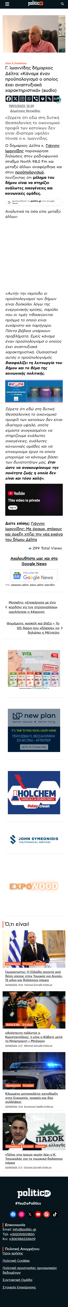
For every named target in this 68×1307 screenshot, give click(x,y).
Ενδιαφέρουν (13, 964)
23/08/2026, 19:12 (14, 985)
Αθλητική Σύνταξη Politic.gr (38, 1046)
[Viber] (36, 99)
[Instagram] (22, 99)
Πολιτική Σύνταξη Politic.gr (38, 985)
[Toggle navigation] (7, 4)
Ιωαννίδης (50, 585)
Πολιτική (40, 964)
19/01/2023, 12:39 (21, 106)
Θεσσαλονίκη (13, 1085)
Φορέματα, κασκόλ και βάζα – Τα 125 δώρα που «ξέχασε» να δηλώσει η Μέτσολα (33, 628)
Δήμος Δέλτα (36, 585)
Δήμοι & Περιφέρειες (16, 63)
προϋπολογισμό (29, 172)
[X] (15, 99)
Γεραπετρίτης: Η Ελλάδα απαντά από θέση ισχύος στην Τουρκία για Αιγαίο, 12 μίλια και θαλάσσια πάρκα (33, 976)
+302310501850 (22, 1234)
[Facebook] (9, 99)
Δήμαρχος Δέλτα (20, 585)
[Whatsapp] (29, 99)
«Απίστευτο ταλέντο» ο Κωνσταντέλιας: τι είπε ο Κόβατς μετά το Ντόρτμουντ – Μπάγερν (33, 1037)
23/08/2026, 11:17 (13, 1046)
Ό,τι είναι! (28, 964)
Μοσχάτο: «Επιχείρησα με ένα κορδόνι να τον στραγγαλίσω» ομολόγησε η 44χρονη (33, 607)
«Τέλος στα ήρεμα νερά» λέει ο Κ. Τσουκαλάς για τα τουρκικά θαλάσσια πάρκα (34, 1158)
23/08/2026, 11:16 (14, 1107)
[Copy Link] (49, 99)
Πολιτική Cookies (16, 1261)
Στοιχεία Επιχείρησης (19, 1287)
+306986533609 (22, 1239)
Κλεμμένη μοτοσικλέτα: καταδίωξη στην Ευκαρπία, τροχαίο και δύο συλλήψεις (31, 1098)
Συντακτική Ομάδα (17, 1280)
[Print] (43, 99)
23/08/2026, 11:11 (13, 1167)
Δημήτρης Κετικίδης (25, 111)
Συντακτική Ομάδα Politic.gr (38, 1107)
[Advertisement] (34, 256)
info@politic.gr (24, 1229)
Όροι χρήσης (13, 1253)
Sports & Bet (13, 1025)
